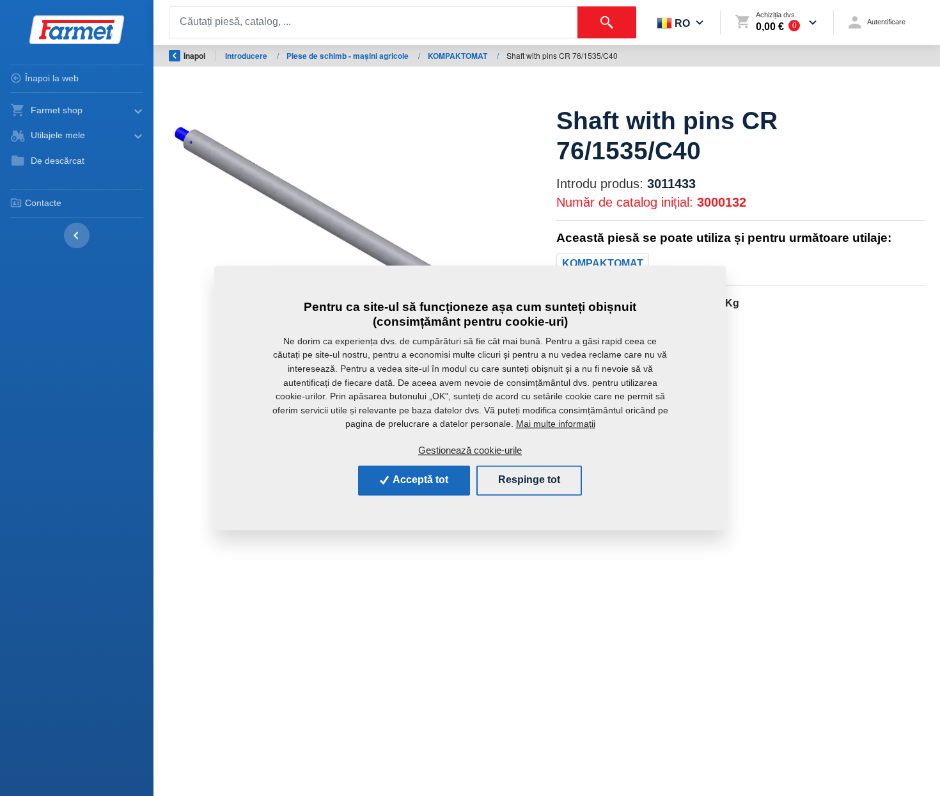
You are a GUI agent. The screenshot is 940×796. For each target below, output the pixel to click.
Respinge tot (529, 480)
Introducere (247, 55)
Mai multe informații (555, 423)
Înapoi (194, 55)
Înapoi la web (52, 78)
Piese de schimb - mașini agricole (348, 55)
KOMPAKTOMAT (458, 55)
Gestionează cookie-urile (470, 450)
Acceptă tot (419, 480)
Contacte (43, 203)
